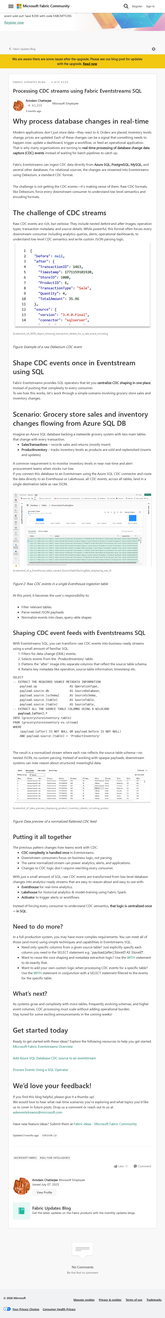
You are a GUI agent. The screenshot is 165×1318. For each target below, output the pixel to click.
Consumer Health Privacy (59, 1309)
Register (137, 6)
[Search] (126, 6)
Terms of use (134, 1299)
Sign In (150, 6)
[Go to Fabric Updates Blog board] (21, 1211)
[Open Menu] (154, 49)
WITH (131, 957)
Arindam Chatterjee (38, 100)
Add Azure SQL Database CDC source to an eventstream (54, 1058)
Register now (14, 22)
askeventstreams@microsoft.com (37, 1112)
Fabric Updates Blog (24, 49)
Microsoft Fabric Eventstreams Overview (43, 1046)
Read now (90, 63)
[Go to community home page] (43, 6)
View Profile (44, 1192)
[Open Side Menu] (11, 6)
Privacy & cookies (110, 1299)
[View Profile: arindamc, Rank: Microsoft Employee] (18, 105)
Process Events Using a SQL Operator (40, 1069)
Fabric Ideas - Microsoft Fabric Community (105, 1123)
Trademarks (154, 1299)
